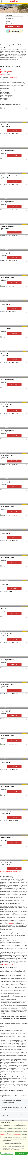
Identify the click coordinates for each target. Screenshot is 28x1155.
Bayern (2, 69)
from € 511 (14, 664)
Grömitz (15, 922)
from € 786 (14, 562)
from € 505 (14, 639)
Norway (1, 79)
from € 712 (14, 130)
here (7, 1136)
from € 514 (14, 206)
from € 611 (14, 715)
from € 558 (14, 283)
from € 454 (14, 257)
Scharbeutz (11, 922)
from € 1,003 (14, 232)
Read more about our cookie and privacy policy (9, 1134)
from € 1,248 (14, 333)
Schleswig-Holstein (5, 74)
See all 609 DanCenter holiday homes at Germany (10, 871)
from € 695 (14, 155)
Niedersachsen (4, 72)
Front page (8, 42)
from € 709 (14, 512)
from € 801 (14, 766)
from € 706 (14, 384)
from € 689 (14, 308)
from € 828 (14, 359)
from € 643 (14, 613)
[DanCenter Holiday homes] (14, 1)
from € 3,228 (14, 588)
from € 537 (14, 181)
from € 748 (14, 690)
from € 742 (14, 461)
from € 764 (14, 791)
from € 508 (14, 868)
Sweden (5, 79)
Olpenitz (25, 922)
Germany (15, 77)
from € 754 (14, 842)
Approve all (21, 1153)
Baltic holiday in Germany (7, 964)
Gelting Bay (10, 923)
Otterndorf (16, 919)
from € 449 (14, 741)
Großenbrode (20, 922)
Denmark (11, 77)
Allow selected (7, 1153)
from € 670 (14, 486)
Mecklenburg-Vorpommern (6, 71)
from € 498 (14, 435)
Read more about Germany (5, 62)
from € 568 (14, 410)
